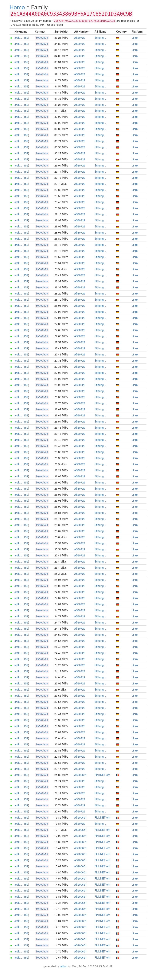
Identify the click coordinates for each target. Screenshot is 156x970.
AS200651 (80, 775)
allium (63, 966)
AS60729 (79, 37)
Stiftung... (100, 37)
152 (26, 37)
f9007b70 (42, 37)
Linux (135, 37)
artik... (18, 37)
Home (17, 7)
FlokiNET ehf (102, 775)
